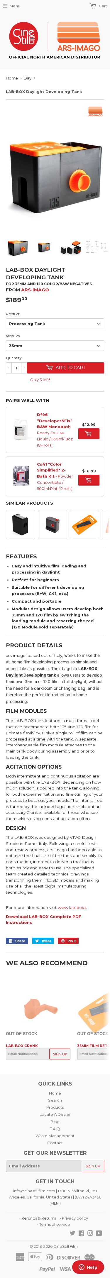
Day (27, 78)
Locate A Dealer (55, 1114)
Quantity (14, 358)
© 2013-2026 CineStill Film (54, 1246)
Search (55, 1100)
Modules (13, 336)
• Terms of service (53, 1224)
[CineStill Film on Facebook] (81, 1234)
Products (55, 1107)
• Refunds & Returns (37, 1218)
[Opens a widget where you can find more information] (88, 1267)
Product (13, 314)
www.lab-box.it (72, 907)
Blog (55, 1121)
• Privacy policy (74, 1218)
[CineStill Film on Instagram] (90, 1234)
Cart (102, 6)
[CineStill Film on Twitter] (72, 1234)
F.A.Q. (55, 1128)
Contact (55, 1142)
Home (12, 78)
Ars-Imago (35, 290)
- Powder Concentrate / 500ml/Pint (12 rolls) (55, 476)
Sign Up (60, 1054)
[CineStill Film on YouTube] (99, 1234)
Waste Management (55, 1135)
